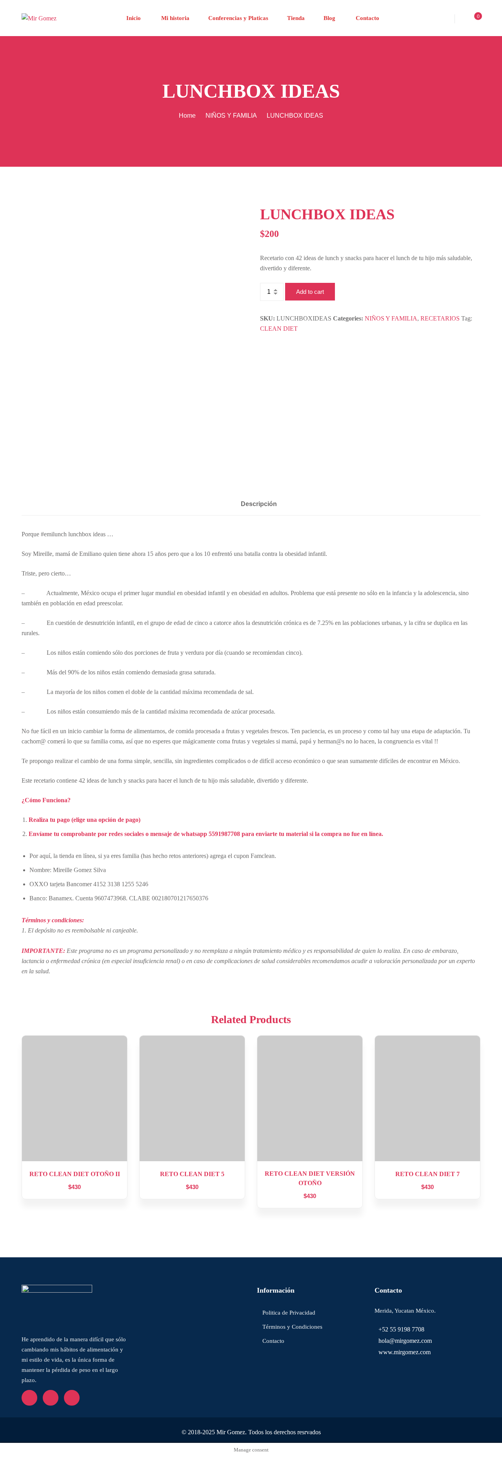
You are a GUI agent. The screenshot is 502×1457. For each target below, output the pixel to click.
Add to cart (310, 291)
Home (187, 115)
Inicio (133, 18)
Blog (329, 18)
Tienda (296, 18)
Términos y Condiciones (292, 1327)
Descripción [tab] (259, 504)
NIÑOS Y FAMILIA (231, 115)
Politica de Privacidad (288, 1312)
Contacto (366, 18)
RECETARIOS (440, 318)
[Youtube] (50, 1398)
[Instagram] (72, 1398)
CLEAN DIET (279, 328)
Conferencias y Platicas (238, 18)
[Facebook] (29, 1398)
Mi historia (174, 18)
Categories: (348, 318)
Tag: (466, 318)
